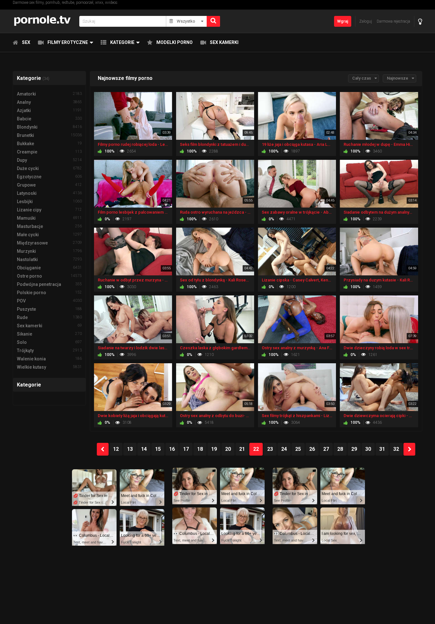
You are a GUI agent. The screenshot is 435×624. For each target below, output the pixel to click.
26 (312, 449)
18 (200, 449)
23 (270, 449)
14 (144, 449)
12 (116, 449)
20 (228, 449)
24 (284, 449)
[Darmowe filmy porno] (44, 21)
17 (186, 449)
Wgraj (342, 21)
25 (298, 449)
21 (242, 449)
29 (354, 449)
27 (326, 449)
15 (158, 449)
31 (382, 449)
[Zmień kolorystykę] (420, 21)
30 (368, 449)
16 (172, 449)
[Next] (409, 449)
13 (130, 449)
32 (396, 449)
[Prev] (103, 449)
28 (340, 449)
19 (214, 449)
